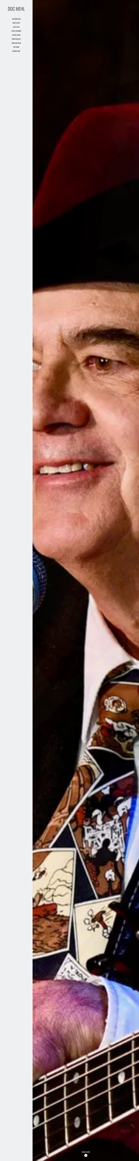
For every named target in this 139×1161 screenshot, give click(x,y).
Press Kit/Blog (16, 43)
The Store (16, 47)
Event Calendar (16, 31)
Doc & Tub (16, 27)
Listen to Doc (16, 35)
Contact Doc (16, 51)
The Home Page (16, 19)
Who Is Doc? (16, 23)
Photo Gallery (16, 39)
